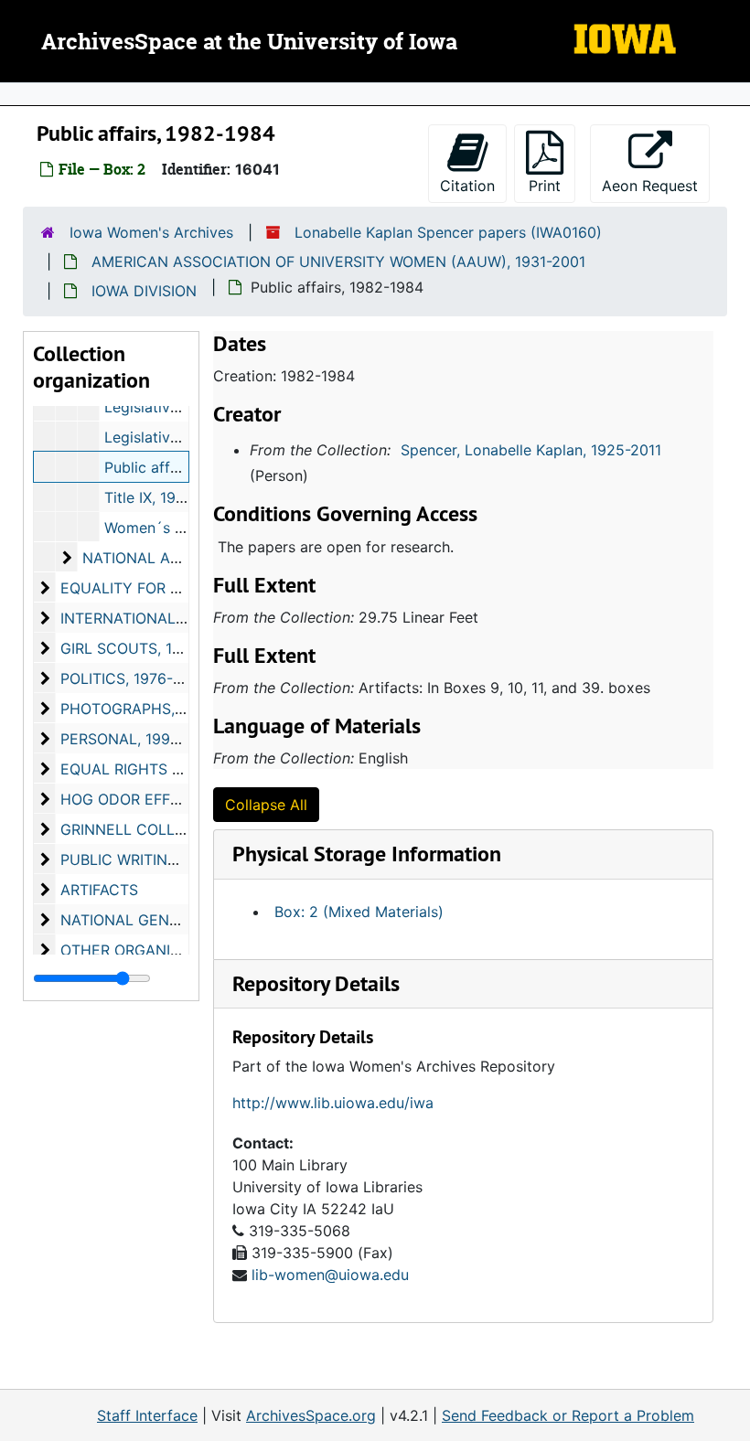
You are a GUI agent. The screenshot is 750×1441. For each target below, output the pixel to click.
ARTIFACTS (99, 890)
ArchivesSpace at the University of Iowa (249, 43)
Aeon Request (656, 185)
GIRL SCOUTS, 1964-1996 (150, 648)
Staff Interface (147, 1415)
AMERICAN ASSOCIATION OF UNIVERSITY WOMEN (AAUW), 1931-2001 (338, 261)
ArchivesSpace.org (311, 1415)
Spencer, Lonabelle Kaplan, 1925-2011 (531, 450)
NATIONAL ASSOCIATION (170, 558)
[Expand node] (732, 94)
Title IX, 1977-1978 (167, 497)
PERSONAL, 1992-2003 (140, 739)
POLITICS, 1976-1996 (133, 678)
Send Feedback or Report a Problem (568, 1415)
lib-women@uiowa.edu (330, 1274)
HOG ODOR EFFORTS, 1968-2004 (176, 799)
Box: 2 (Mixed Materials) (359, 911)
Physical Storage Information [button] (366, 853)
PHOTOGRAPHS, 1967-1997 (156, 708)
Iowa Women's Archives (151, 232)
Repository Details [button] (316, 983)
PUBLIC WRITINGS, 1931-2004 (164, 859)
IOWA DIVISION (144, 291)
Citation (467, 185)
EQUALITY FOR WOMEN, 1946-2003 (185, 588)
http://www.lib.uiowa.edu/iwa (333, 1103)
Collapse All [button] (266, 804)
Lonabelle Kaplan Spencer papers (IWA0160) (448, 232)
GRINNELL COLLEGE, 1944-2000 (174, 829)
